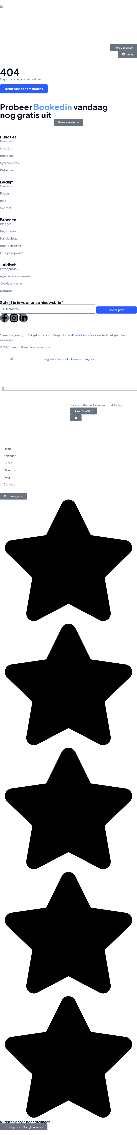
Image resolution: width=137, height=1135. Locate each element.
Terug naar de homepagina (23, 89)
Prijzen (8, 463)
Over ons (10, 470)
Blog (7, 477)
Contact (9, 484)
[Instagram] (13, 318)
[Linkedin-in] (23, 318)
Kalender (10, 456)
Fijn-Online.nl (79, 335)
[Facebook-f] (4, 318)
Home (8, 449)
